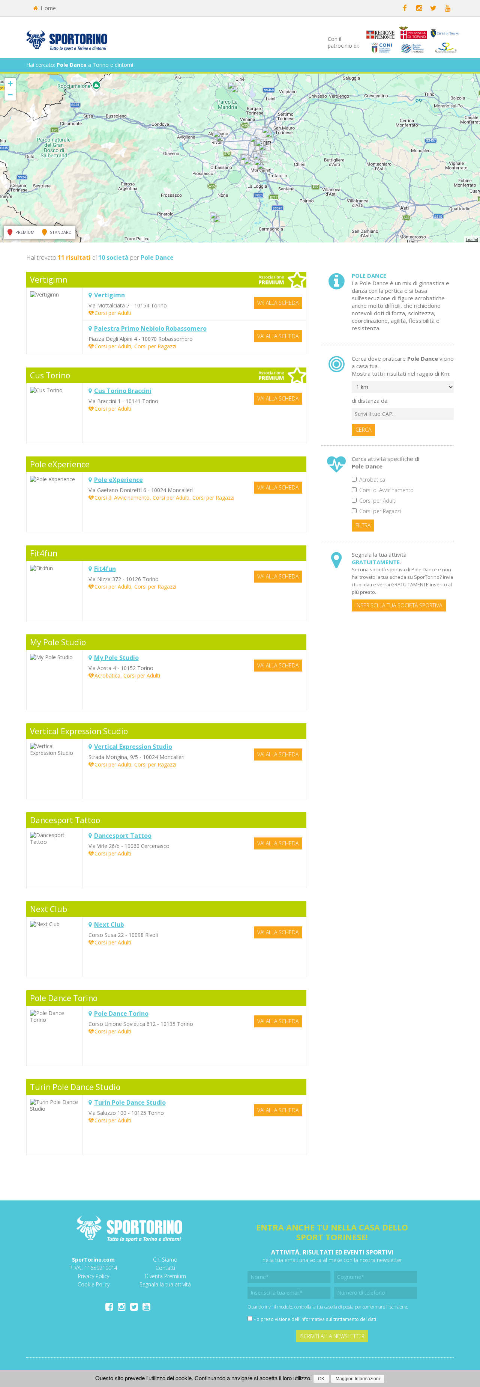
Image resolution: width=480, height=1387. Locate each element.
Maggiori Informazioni (358, 1378)
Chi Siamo (165, 1259)
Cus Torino (50, 375)
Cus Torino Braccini (123, 391)
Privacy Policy (93, 1276)
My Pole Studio (58, 642)
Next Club (48, 909)
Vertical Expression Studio (79, 731)
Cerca (363, 429)
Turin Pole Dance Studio (75, 1087)
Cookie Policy (94, 1284)
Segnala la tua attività (165, 1284)
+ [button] (10, 83)
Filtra (363, 525)
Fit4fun (43, 553)
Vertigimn (48, 279)
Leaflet (472, 239)
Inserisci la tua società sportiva (399, 605)
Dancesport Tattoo (65, 820)
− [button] (10, 94)
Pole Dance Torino (64, 998)
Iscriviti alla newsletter (332, 1336)
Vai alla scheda (277, 302)
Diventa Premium (165, 1276)
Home (47, 8)
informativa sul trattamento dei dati (338, 1319)
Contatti (165, 1267)
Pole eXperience (60, 464)
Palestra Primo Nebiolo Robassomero (150, 328)
